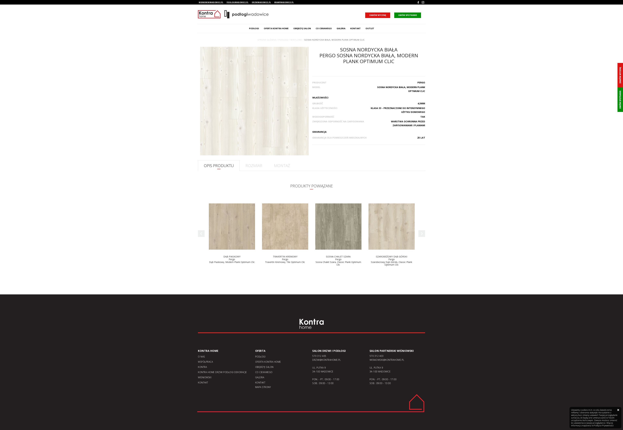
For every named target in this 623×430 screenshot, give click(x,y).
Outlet (370, 28)
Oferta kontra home (276, 28)
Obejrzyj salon (302, 28)
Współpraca (205, 361)
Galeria (341, 28)
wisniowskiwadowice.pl (211, 2)
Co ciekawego (324, 28)
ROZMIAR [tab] (253, 165)
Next (421, 233)
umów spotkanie (407, 15)
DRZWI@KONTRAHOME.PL (326, 359)
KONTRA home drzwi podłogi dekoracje (222, 372)
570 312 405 (319, 355)
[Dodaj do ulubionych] (254, 202)
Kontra (202, 367)
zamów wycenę (377, 15)
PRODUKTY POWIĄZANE (311, 185)
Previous (201, 233)
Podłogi (254, 28)
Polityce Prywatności (604, 425)
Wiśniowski (204, 377)
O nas (201, 356)
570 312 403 (377, 355)
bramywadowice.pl (284, 2)
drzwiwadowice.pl (261, 2)
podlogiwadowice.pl (238, 2)
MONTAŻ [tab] (282, 165)
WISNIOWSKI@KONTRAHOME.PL (387, 359)
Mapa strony (263, 387)
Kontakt (355, 28)
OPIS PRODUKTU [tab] (219, 165)
